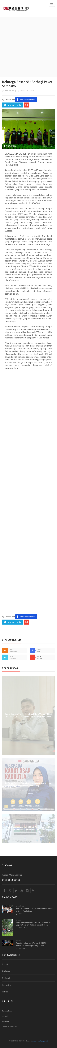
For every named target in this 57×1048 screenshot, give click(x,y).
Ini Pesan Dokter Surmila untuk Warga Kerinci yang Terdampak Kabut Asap (28, 784)
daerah (18, 920)
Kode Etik (5, 1021)
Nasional (6, 978)
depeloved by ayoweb (40, 1041)
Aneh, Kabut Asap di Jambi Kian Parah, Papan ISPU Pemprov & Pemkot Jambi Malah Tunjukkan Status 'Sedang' (28, 829)
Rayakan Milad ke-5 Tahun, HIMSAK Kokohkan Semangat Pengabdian (31, 944)
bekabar (22, 91)
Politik (5, 992)
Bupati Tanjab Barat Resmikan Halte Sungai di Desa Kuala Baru (35, 909)
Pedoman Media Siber (10, 1027)
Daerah (5, 964)
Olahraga (6, 971)
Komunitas (6, 985)
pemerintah (20, 906)
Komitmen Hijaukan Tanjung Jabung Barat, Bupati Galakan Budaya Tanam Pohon (34, 923)
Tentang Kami (7, 1011)
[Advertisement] (28, 46)
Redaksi (5, 1016)
